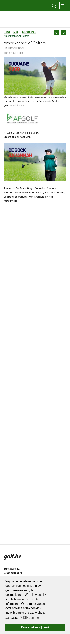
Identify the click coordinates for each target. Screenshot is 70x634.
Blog (15, 31)
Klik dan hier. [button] (31, 617)
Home (7, 31)
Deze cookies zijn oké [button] (35, 627)
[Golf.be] (16, 5)
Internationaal (29, 31)
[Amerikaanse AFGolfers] (35, 76)
